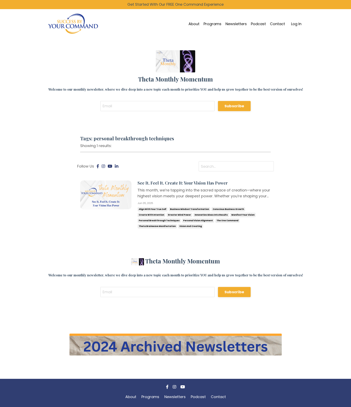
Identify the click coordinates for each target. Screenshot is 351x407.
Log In (296, 23)
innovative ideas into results (211, 214)
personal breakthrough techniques (159, 220)
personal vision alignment (198, 220)
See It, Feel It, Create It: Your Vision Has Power (183, 182)
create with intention (151, 214)
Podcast (258, 23)
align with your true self (152, 209)
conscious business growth (228, 209)
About (193, 23)
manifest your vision (243, 214)
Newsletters (236, 23)
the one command (227, 220)
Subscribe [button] (234, 105)
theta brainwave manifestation (157, 226)
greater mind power (179, 214)
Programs (212, 23)
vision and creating (190, 226)
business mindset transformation (189, 209)
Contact (277, 23)
